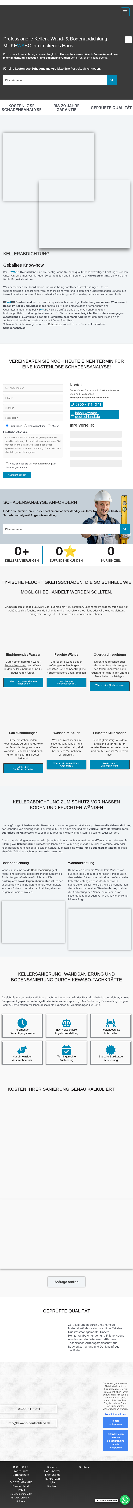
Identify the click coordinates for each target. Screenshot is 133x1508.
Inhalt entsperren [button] (115, 1422)
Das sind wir (52, 1471)
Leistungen (52, 1474)
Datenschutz (20, 1474)
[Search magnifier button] (112, 80)
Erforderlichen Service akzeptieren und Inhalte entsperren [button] (116, 1441)
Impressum (20, 1471)
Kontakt (52, 1486)
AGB (21, 1478)
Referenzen (55, 324)
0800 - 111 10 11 (29, 1409)
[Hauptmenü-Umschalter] (125, 11)
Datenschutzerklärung (40, 463)
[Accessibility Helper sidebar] (128, 39)
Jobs (52, 1482)
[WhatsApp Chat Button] (125, 1500)
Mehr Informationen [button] (115, 1414)
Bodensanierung (41, 870)
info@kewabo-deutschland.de (29, 1423)
